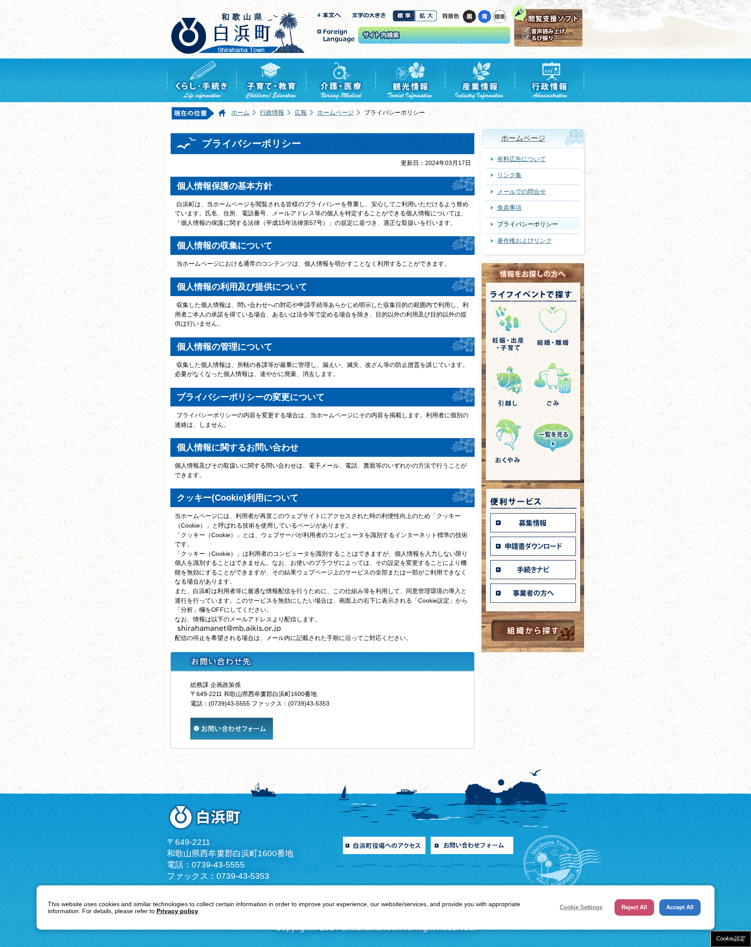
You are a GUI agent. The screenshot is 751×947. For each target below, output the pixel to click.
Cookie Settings (581, 907)
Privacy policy (177, 910)
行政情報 (272, 112)
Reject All (634, 907)
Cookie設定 (730, 938)
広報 (301, 112)
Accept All (680, 907)
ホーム (240, 112)
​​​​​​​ (231, 722)
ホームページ (335, 112)
